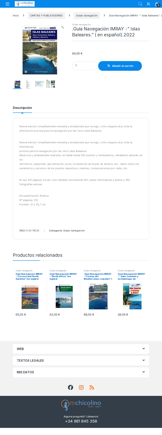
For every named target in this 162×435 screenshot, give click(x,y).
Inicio (16, 15)
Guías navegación (87, 15)
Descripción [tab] (22, 108)
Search (140, 4)
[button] (62, 27)
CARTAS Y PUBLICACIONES (46, 15)
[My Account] (148, 4)
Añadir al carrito (122, 65)
